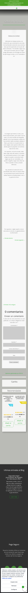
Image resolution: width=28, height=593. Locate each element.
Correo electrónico (14, 348)
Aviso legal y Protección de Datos (14, 536)
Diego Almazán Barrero (13, 252)
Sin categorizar (16, 254)
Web (14, 355)
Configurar (14, 589)
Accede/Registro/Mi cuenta (14, 5)
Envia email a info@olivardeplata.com (14, 3)
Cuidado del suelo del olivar (14, 278)
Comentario (14, 325)
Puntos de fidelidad (15, 532)
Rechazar (14, 585)
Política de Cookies (15, 530)
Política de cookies (7, 578)
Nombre (14, 342)
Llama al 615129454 (14, 1)
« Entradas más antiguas (9, 304)
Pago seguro (15, 534)
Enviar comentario (14, 362)
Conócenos (14, 506)
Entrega (14, 528)
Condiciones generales (14, 538)
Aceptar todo (14, 582)
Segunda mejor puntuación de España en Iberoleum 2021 (14, 248)
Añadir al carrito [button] (8, 424)
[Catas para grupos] (14, 458)
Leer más (14, 497)
